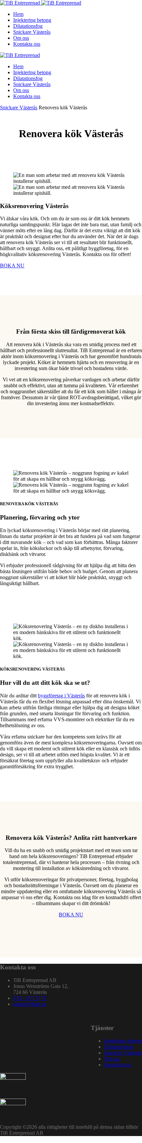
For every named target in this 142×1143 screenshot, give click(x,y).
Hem (18, 14)
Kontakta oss (26, 44)
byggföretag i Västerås (61, 695)
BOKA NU (12, 265)
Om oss (21, 38)
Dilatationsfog (28, 26)
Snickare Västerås (32, 32)
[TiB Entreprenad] (40, 3)
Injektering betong (32, 20)
